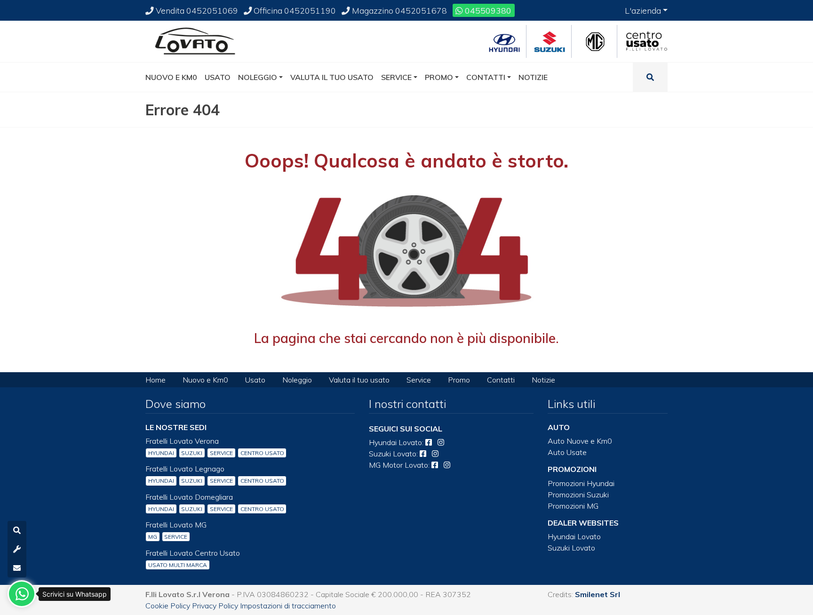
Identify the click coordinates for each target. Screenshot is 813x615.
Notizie (543, 379)
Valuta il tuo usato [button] (332, 77)
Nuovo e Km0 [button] (171, 77)
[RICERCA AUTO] (17, 530)
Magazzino (398, 10)
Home (155, 379)
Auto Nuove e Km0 (580, 441)
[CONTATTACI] (17, 568)
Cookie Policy (167, 605)
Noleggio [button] (257, 77)
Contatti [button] (485, 77)
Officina (294, 10)
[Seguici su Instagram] (441, 442)
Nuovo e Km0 (205, 379)
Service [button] (396, 77)
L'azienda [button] (643, 10)
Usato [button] (218, 77)
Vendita (196, 10)
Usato (255, 379)
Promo (459, 379)
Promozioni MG (573, 506)
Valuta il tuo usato (359, 379)
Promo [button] (439, 77)
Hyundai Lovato (574, 536)
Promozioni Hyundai (581, 483)
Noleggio (297, 379)
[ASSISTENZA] (17, 549)
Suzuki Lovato (571, 547)
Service (418, 379)
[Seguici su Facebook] (428, 442)
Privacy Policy (215, 605)
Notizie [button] (533, 77)
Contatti (501, 379)
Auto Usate (567, 452)
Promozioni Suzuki (578, 494)
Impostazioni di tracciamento (288, 605)
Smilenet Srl (597, 594)
